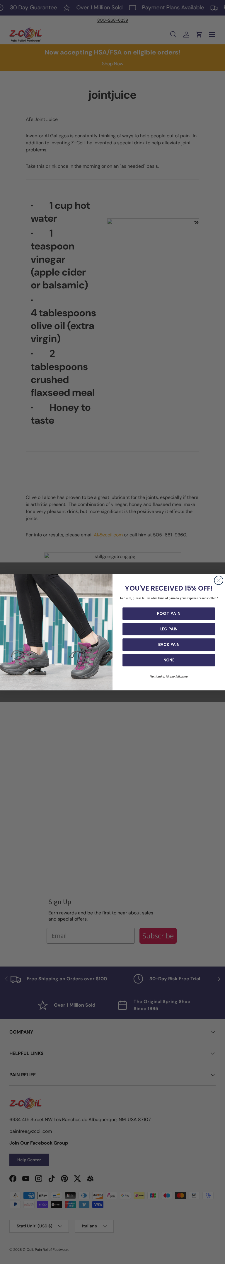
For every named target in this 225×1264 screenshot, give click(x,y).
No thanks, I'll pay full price (169, 676)
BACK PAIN (169, 644)
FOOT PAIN (168, 613)
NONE (168, 660)
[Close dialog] (218, 580)
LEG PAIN (169, 629)
